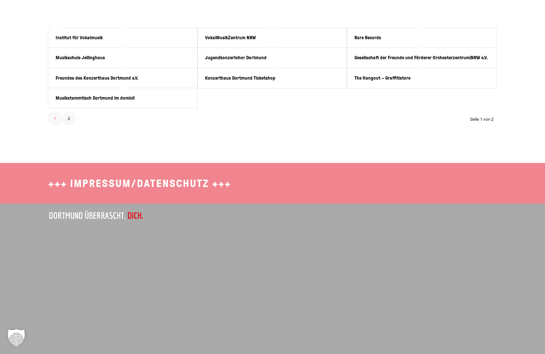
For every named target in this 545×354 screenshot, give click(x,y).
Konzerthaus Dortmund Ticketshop (240, 78)
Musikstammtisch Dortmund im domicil (95, 98)
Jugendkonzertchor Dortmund (236, 57)
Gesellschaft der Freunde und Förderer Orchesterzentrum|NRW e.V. (421, 57)
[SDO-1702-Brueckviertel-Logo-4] (39, 20)
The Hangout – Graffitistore (382, 78)
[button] (16, 337)
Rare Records (367, 37)
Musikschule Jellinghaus (80, 57)
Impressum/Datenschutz (139, 183)
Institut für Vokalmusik (79, 37)
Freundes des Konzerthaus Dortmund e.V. (97, 78)
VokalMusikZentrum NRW (230, 37)
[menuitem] (384, 16)
